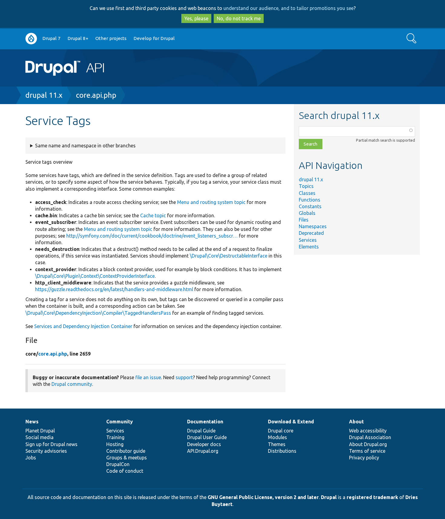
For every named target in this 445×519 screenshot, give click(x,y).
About (356, 421)
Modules (277, 437)
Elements (309, 246)
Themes (276, 444)
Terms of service (367, 451)
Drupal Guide (201, 430)
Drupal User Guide (207, 437)
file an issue (148, 377)
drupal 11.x (43, 95)
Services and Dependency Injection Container (83, 326)
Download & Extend (291, 421)
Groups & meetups (126, 457)
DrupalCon (118, 464)
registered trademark (372, 497)
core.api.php (96, 95)
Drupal (329, 497)
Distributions (282, 451)
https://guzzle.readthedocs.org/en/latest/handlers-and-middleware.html (114, 289)
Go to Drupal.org (31, 38)
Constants (310, 206)
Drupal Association (370, 437)
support (184, 377)
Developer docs (204, 444)
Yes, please (196, 18)
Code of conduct (124, 471)
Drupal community (71, 384)
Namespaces (313, 226)
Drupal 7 (51, 38)
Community (119, 421)
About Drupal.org (368, 444)
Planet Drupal (40, 430)
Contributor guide (125, 451)
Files (303, 219)
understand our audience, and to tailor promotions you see (288, 8)
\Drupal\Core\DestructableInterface (228, 255)
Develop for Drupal (154, 38)
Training (115, 437)
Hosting (115, 444)
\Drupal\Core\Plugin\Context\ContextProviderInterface (95, 276)
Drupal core (280, 430)
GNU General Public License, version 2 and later (263, 497)
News (31, 421)
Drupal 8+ (78, 38)
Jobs (30, 457)
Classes (307, 193)
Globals (307, 213)
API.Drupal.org (202, 451)
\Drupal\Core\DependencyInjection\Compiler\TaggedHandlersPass (98, 313)
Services (308, 240)
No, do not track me (239, 18)
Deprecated (311, 233)
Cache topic (153, 215)
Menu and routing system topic (211, 202)
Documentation (205, 421)
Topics (306, 186)
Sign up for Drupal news (51, 444)
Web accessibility (368, 430)
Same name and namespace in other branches (85, 145)
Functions (309, 199)
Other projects (111, 38)
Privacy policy (364, 457)
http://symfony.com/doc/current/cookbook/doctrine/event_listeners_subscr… (152, 235)
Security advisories (46, 451)
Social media (39, 437)
